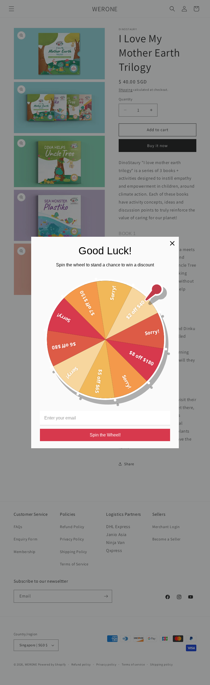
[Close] (172, 243)
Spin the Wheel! (105, 435)
